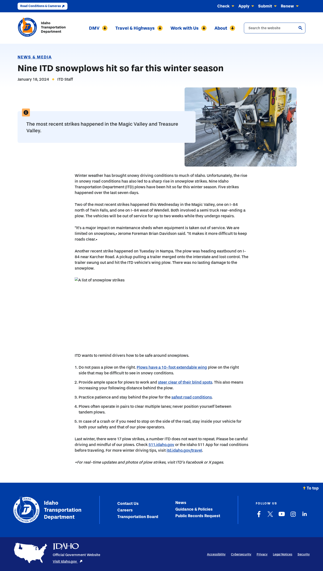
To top (313, 488)
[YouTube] (282, 516)
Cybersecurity (241, 554)
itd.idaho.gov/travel (184, 450)
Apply (243, 6)
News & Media (35, 57)
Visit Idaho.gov (65, 561)
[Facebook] (259, 516)
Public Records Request (197, 515)
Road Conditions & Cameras (40, 6)
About (220, 28)
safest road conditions (191, 397)
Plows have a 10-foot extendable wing (172, 367)
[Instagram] (293, 516)
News (180, 502)
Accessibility (216, 554)
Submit (265, 6)
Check (223, 6)
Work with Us (185, 28)
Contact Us (128, 503)
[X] (270, 516)
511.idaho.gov (161, 444)
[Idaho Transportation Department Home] (42, 28)
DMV (94, 28)
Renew (287, 6)
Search (300, 28)
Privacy (262, 554)
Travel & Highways (135, 28)
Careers (125, 510)
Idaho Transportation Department (63, 510)
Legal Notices (282, 554)
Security (304, 554)
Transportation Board (137, 516)
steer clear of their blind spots (185, 382)
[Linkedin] (304, 516)
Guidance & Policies (194, 509)
